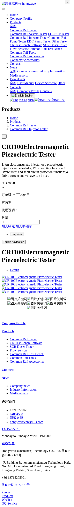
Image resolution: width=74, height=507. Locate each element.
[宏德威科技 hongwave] (37, 4)
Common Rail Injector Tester (28, 37)
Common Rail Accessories (27, 56)
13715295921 (11, 429)
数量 (5, 217)
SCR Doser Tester (55, 45)
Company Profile (21, 18)
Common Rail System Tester (28, 34)
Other (61, 83)
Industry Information (51, 71)
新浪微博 (16, 418)
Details (14, 270)
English (29, 100)
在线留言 (8, 443)
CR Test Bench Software (26, 45)
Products (15, 22)
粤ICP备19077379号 (16, 485)
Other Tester (60, 41)
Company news (27, 71)
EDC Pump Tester (39, 41)
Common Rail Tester (23, 30)
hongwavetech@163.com (26, 422)
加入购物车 (24, 226)
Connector (16, 60)
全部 (13, 26)
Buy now (17, 234)
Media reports (19, 75)
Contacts (15, 63)
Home (14, 15)
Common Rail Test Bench (45, 49)
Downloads (17, 79)
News (13, 67)
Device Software (46, 83)
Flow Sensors (19, 49)
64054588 (16, 414)
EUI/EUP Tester (58, 34)
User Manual (25, 83)
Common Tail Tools (23, 52)
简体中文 (58, 100)
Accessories (31, 60)
